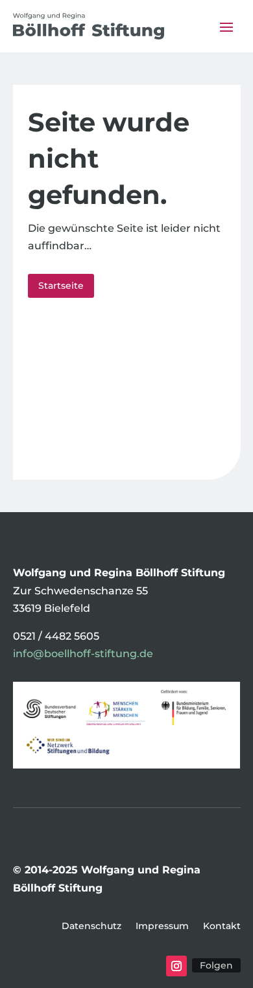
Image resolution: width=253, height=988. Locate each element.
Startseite (61, 285)
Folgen (216, 965)
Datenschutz (91, 926)
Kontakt (222, 926)
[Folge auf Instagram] (176, 966)
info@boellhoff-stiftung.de (83, 653)
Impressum (162, 926)
